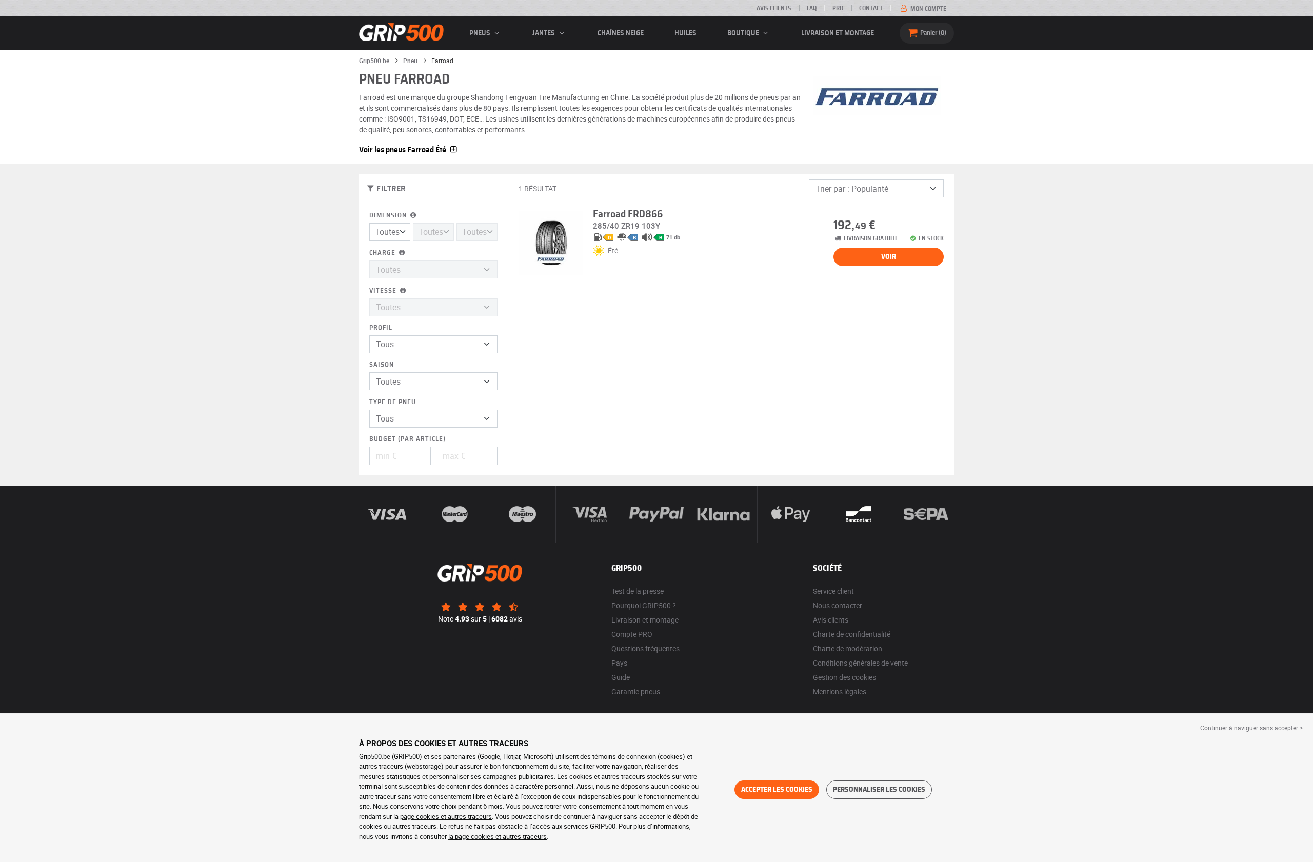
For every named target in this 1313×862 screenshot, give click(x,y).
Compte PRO (631, 634)
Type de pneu (392, 402)
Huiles (685, 33)
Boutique (744, 33)
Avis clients (774, 8)
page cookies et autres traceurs (446, 816)
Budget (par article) (407, 439)
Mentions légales (839, 691)
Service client (833, 591)
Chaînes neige (621, 33)
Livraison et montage (837, 33)
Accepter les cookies (776, 789)
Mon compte (927, 9)
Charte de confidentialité (851, 634)
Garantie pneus (635, 691)
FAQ (812, 8)
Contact (871, 8)
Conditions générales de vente (860, 663)
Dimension (389, 215)
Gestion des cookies (844, 677)
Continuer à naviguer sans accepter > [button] (1251, 728)
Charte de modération (847, 648)
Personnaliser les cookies (879, 789)
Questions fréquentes (645, 648)
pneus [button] (480, 33)
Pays (619, 663)
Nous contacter (837, 605)
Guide (620, 677)
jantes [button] (544, 33)
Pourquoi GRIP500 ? (643, 605)
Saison (381, 365)
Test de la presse (637, 591)
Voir (888, 256)
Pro (837, 8)
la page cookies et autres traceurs (497, 836)
